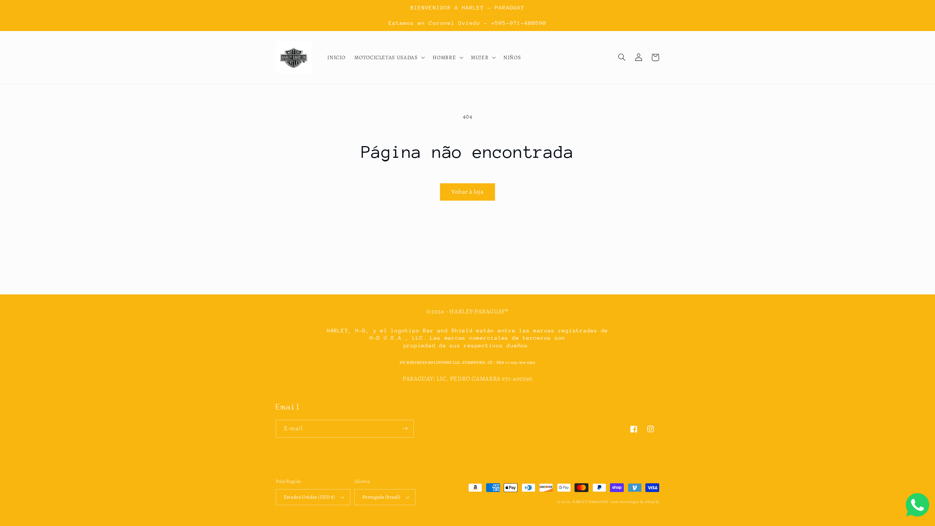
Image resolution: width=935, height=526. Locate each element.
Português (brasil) (381, 496)
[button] (389, 57)
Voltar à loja (467, 191)
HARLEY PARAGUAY (590, 501)
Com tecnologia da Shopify (634, 501)
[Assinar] (405, 429)
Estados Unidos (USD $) (309, 496)
